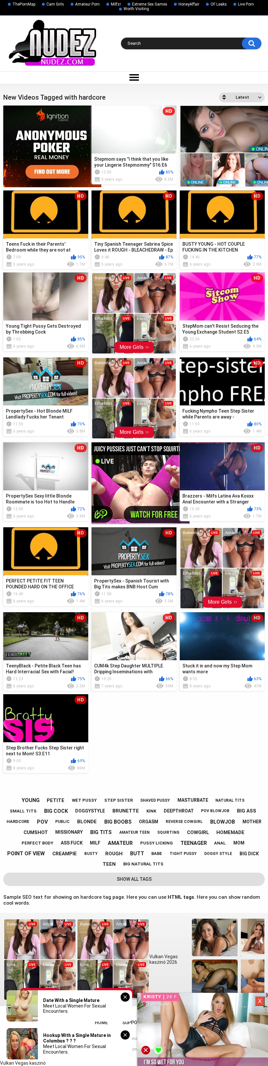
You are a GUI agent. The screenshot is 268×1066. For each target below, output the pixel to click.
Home (101, 1022)
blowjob (222, 822)
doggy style (218, 853)
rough (114, 854)
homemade (230, 832)
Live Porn (246, 4)
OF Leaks (218, 4)
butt (137, 853)
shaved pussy (155, 800)
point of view (26, 853)
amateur (120, 843)
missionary (69, 832)
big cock (56, 811)
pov (42, 822)
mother (252, 821)
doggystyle (90, 810)
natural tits (229, 800)
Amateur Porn (87, 4)
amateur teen (134, 832)
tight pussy (183, 853)
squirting (168, 832)
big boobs (118, 822)
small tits (23, 811)
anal (220, 843)
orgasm (148, 821)
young (31, 800)
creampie (64, 854)
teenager (193, 843)
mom (238, 842)
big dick (249, 853)
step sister (118, 800)
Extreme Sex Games (149, 4)
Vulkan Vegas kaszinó (23, 1063)
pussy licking (156, 843)
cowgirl (198, 832)
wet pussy (84, 800)
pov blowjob (215, 811)
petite (55, 800)
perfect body (37, 843)
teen (109, 864)
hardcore (18, 821)
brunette (125, 811)
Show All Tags (134, 879)
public (62, 821)
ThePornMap (23, 4)
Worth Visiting (136, 9)
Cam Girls (55, 4)
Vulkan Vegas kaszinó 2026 (163, 959)
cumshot (36, 832)
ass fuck (72, 842)
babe (156, 853)
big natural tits (143, 863)
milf (95, 842)
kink (151, 811)
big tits (101, 832)
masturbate (192, 800)
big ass (246, 811)
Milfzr (116, 4)
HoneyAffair (188, 4)
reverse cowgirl (184, 821)
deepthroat (179, 810)
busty (91, 853)
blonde (87, 822)
